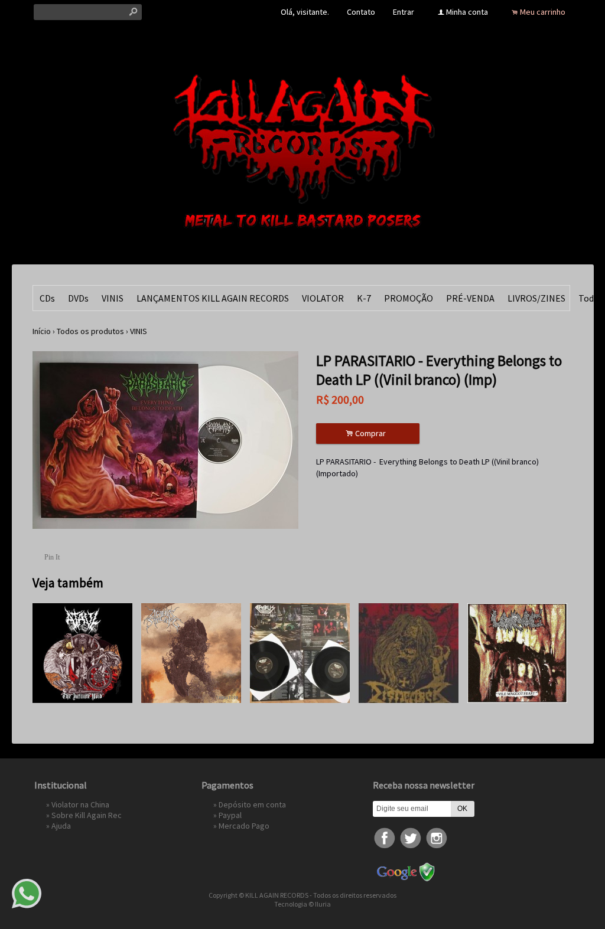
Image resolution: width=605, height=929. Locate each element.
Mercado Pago (244, 825)
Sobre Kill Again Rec (86, 815)
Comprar (367, 433)
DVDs (78, 298)
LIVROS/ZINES (536, 298)
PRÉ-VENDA (470, 298)
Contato (361, 11)
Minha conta (467, 11)
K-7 (364, 298)
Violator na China (80, 804)
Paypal (230, 815)
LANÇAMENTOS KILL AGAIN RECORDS (212, 298)
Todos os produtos (90, 331)
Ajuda (61, 825)
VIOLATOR (323, 298)
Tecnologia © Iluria (302, 903)
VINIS (112, 298)
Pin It (52, 557)
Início (41, 331)
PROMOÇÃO (408, 298)
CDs (47, 298)
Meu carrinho (542, 11)
